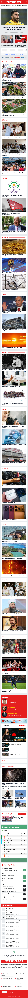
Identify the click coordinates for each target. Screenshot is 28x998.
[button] (1, 32)
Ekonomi (8, 5)
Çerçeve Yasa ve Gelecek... (15, 715)
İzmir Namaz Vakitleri (7, 978)
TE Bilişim (17, 996)
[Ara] (26, 2)
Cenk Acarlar (11, 707)
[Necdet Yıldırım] (4, 701)
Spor (24, 955)
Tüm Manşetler (19, 983)
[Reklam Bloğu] (14, 57)
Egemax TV (18, 956)
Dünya (14, 5)
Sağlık (19, 5)
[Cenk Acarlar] (4, 708)
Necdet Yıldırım (12, 701)
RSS (5, 992)
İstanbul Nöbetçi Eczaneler (5, 974)
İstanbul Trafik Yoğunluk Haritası (19, 979)
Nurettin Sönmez (12, 713)
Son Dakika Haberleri (7, 986)
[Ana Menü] (1, 2)
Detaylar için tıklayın (14, 860)
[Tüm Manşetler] (25, 766)
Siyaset (3, 5)
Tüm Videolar (22, 725)
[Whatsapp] (14, 952)
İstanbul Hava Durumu (21, 973)
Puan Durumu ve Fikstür (7, 983)
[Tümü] (25, 697)
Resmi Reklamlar (11, 956)
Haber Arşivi (19, 986)
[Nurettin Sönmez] (4, 714)
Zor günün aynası (12, 702)
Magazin (24, 5)
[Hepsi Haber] (14, 2)
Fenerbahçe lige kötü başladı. (16, 709)
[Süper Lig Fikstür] (25, 865)
